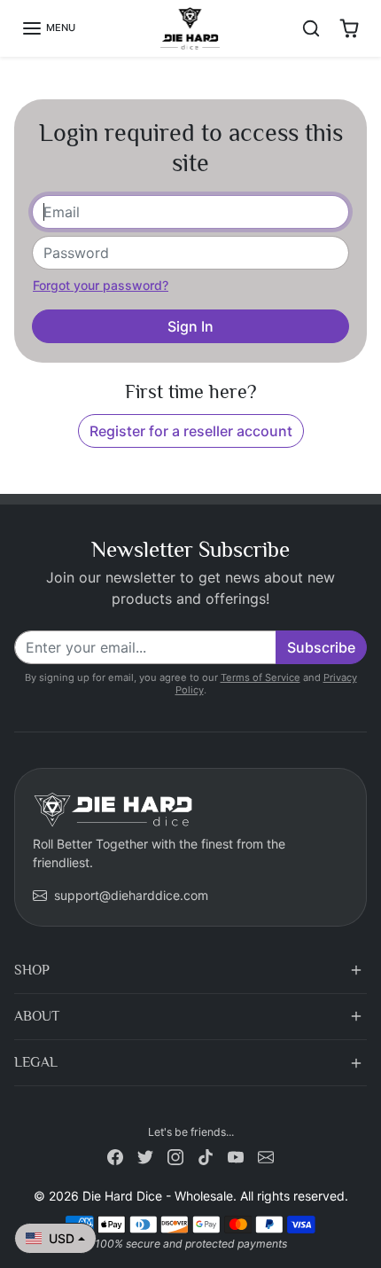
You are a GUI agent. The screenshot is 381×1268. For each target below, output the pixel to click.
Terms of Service (260, 677)
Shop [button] (32, 970)
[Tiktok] (205, 1155)
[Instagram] (175, 1155)
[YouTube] (236, 1155)
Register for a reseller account (190, 431)
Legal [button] (36, 1062)
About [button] (36, 1016)
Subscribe (321, 647)
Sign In (190, 326)
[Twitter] (145, 1155)
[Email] (266, 1155)
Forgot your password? (100, 285)
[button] (48, 28)
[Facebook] (115, 1155)
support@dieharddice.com (131, 895)
